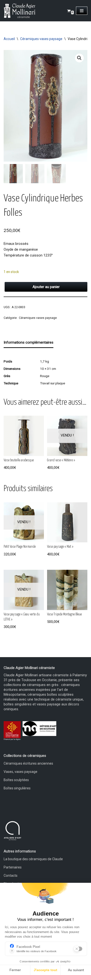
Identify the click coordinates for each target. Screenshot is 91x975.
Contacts (10, 875)
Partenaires (13, 867)
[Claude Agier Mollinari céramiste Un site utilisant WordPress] (19, 10)
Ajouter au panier (46, 287)
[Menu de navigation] (81, 11)
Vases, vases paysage (20, 772)
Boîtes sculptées (16, 780)
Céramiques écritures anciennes (28, 763)
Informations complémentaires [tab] (28, 342)
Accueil (9, 39)
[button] (79, 58)
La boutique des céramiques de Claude (33, 859)
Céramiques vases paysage (41, 39)
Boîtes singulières (17, 788)
